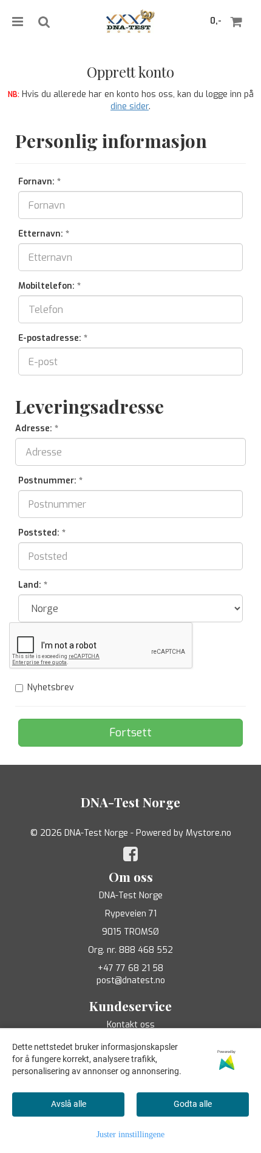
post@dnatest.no (131, 980)
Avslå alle (68, 1104)
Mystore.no (208, 833)
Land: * (32, 585)
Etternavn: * (43, 234)
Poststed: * (42, 533)
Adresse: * (36, 428)
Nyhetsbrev (50, 687)
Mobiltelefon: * (49, 286)
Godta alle (193, 1104)
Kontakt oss (131, 1024)
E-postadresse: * (52, 338)
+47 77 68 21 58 (130, 968)
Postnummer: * (50, 480)
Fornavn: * (39, 181)
